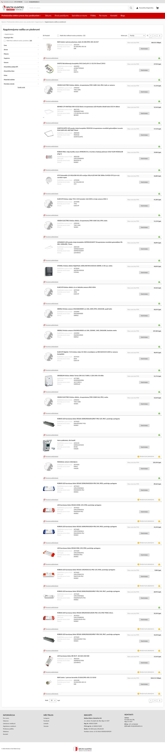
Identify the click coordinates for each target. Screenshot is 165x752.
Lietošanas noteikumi (9, 723)
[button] (51, 58)
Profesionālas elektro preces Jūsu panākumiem (21, 16)
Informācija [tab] (9, 715)
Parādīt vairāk (21, 87)
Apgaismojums (39, 22)
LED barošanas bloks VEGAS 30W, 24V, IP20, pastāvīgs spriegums (78, 548)
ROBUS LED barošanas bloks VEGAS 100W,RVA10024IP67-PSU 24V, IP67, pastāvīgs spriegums (88, 634)
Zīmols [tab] (6, 49)
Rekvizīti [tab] (88, 715)
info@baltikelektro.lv (34, 1)
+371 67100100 (133, 724)
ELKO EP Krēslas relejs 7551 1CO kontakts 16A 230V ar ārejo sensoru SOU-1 (82, 199)
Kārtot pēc (124, 35)
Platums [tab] (6, 54)
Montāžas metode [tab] (9, 84)
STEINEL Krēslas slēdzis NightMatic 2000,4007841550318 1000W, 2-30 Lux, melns (84, 266)
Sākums (4, 22)
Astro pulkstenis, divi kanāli (66, 440)
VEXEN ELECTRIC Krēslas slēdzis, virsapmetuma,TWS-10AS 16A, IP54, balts (82, 220)
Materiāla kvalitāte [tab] (9, 79)
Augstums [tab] (7, 58)
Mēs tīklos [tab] (48, 715)
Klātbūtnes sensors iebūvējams (67, 462)
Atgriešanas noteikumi (9, 726)
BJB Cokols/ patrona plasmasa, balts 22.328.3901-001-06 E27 (78, 42)
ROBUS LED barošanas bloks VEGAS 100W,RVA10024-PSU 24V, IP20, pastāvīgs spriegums (87, 526)
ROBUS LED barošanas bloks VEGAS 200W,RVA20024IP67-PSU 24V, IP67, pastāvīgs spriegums (88, 591)
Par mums (6, 718)
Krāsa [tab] (5, 75)
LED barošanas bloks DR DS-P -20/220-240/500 (73, 656)
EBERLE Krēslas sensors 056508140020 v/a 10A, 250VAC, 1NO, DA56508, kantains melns (87, 330)
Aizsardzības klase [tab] (9, 71)
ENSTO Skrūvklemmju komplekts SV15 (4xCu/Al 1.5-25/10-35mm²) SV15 (81, 63)
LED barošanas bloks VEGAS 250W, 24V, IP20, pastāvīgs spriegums (79, 505)
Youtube (46, 726)
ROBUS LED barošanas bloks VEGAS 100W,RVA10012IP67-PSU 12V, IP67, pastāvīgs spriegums (88, 419)
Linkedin (46, 723)
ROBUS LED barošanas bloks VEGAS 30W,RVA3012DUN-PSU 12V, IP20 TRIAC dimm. (85, 613)
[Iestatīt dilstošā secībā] (147, 35)
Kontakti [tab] (129, 715)
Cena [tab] (5, 45)
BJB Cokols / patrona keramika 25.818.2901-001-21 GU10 (76, 677)
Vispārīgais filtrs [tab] (8, 37)
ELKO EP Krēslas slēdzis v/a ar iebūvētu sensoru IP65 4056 (76, 287)
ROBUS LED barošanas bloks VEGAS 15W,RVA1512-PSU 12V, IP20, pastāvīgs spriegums (86, 569)
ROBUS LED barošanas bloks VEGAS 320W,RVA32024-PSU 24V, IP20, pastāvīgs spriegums (87, 483)
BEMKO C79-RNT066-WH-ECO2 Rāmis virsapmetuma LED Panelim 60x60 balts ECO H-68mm (88, 106)
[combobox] (81, 8)
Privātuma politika (8, 729)
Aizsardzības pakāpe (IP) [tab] (11, 67)
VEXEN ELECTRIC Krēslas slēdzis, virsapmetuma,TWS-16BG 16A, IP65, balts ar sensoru (86, 85)
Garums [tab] (6, 62)
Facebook (46, 721)
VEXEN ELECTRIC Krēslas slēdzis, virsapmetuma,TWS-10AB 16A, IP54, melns (82, 397)
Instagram (46, 718)
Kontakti (5, 734)
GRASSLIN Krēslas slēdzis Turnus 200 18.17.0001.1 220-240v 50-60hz (80, 375)
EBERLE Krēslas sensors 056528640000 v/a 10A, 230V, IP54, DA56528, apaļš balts (84, 309)
